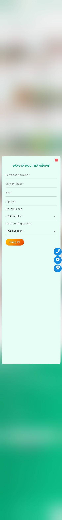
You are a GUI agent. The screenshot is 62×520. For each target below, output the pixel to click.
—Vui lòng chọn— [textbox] (15, 216)
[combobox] (30, 216)
